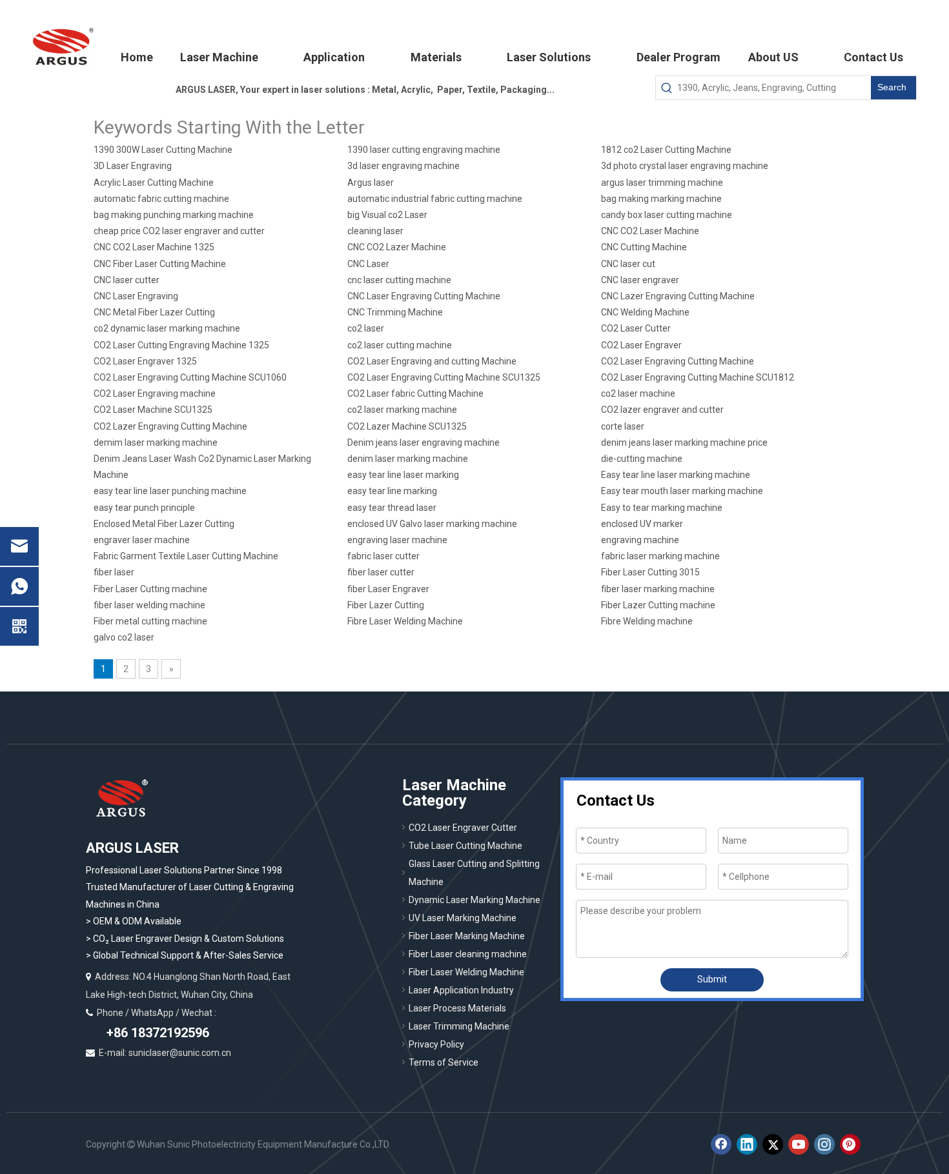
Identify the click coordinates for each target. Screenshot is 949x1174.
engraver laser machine (142, 540)
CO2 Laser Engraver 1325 (145, 361)
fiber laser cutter (380, 572)
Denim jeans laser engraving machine (423, 442)
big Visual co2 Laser (387, 215)
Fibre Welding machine (647, 621)
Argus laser (370, 182)
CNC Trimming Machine (395, 312)
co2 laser (365, 328)
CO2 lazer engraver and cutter (662, 409)
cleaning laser (375, 231)
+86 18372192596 (156, 1032)
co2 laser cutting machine (399, 345)
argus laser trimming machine (662, 182)
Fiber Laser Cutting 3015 (650, 572)
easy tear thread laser (391, 507)
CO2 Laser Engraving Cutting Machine (677, 361)
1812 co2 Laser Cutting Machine (666, 149)
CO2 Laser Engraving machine (155, 393)
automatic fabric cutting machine (161, 199)
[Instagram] (824, 1144)
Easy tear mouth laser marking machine (682, 491)
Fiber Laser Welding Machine (466, 972)
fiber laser (114, 572)
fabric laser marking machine (660, 556)
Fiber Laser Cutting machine (150, 589)
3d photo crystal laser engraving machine (684, 166)
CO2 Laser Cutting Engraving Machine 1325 (181, 345)
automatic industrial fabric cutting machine (434, 199)
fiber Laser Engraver (388, 589)
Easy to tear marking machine (661, 507)
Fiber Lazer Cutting (385, 605)
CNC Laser (368, 264)
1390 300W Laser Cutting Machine (163, 149)
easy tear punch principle (144, 507)
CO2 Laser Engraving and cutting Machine (431, 361)
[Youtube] (798, 1144)
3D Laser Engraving (133, 166)
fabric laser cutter (383, 556)
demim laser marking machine (156, 442)
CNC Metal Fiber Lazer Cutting (154, 312)
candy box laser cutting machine (666, 215)
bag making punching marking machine (174, 215)
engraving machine (640, 540)
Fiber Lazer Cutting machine (658, 605)
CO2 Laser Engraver (641, 345)
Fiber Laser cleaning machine (468, 954)
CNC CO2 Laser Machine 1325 (154, 247)
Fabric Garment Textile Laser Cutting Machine (186, 556)
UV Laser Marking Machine (462, 918)
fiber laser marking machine (658, 589)
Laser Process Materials (457, 1008)
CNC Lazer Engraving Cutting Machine (678, 296)
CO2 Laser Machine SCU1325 (153, 409)
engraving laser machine (397, 540)
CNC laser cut (628, 264)
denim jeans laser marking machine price (684, 442)
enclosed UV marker (642, 524)
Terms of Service (443, 1062)
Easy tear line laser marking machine (675, 475)
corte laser (622, 426)
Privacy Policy (436, 1044)
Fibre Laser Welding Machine (405, 621)
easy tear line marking (392, 491)
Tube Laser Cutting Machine (465, 846)
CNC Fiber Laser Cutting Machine (160, 264)
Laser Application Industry (461, 990)
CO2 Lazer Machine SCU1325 (407, 426)
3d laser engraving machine (403, 166)
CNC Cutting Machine (644, 247)
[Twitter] (772, 1144)
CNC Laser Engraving (136, 296)
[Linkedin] (747, 1144)
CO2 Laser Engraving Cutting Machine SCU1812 (697, 377)
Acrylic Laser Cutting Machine (154, 182)
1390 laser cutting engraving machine (423, 149)
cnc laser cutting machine (399, 280)
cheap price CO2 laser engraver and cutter (179, 231)
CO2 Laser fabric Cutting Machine (415, 393)
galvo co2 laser (124, 637)
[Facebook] (721, 1144)
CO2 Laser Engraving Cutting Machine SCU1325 (443, 377)
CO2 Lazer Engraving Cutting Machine (170, 426)
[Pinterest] (850, 1144)
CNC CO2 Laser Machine (650, 231)
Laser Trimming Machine (459, 1026)
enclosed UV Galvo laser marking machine (432, 524)
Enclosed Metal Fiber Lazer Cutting (164, 524)
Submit (712, 979)
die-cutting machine (641, 458)
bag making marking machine (661, 199)
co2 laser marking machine (402, 409)
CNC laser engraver (640, 280)
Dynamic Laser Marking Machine (474, 900)
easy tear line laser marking (403, 475)
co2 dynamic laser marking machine (167, 328)
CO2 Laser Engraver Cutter (463, 827)
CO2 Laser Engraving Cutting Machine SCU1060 (190, 377)
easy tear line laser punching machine (170, 491)
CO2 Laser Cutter (636, 328)
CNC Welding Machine (645, 312)
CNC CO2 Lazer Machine (396, 247)
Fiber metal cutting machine (150, 621)
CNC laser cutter (126, 280)
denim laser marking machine (407, 458)
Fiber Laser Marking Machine (467, 936)
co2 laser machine (638, 393)
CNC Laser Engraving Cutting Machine (423, 296)
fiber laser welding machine (149, 605)
